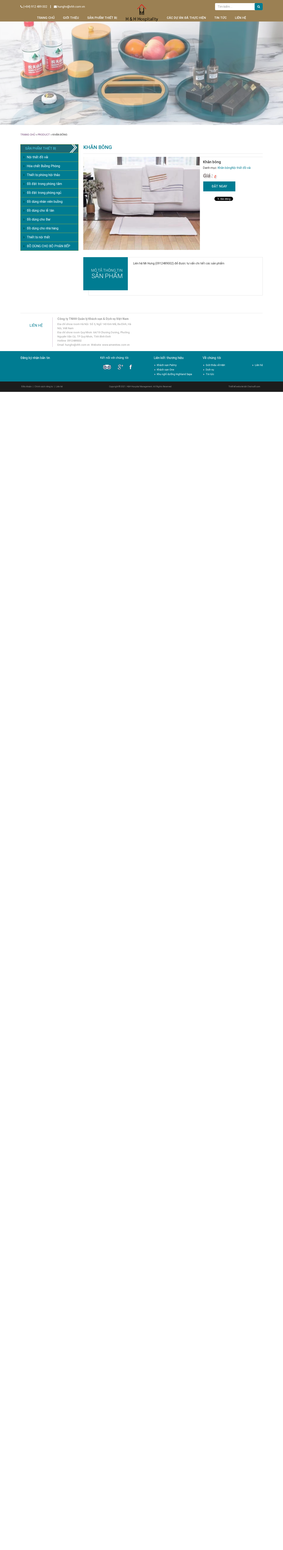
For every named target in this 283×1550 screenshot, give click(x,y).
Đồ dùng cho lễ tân (40, 210)
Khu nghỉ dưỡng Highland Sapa (174, 374)
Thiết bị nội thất (38, 237)
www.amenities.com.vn (116, 344)
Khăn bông (225, 167)
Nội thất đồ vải (241, 167)
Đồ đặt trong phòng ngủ (44, 193)
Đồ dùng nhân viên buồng (45, 202)
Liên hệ (240, 18)
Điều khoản (26, 386)
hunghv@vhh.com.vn (71, 6)
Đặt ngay (219, 186)
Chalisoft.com (253, 386)
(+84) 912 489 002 (35, 6)
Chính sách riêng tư (43, 386)
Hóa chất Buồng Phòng (43, 166)
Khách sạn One (165, 369)
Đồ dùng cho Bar (39, 219)
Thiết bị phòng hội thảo (43, 175)
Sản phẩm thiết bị (102, 18)
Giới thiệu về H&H (215, 365)
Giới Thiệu (71, 18)
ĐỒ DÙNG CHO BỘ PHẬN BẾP (48, 246)
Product (44, 134)
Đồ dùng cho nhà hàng (42, 228)
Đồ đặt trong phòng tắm (44, 184)
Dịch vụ (210, 369)
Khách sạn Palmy (167, 365)
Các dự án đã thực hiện (186, 18)
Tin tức (220, 18)
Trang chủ (46, 18)
